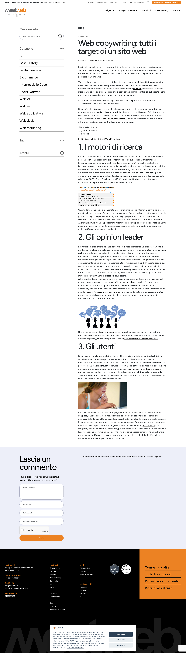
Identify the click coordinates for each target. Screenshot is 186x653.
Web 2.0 (25, 99)
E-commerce (28, 77)
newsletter (103, 432)
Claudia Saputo (94, 60)
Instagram (83, 590)
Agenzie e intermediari (136, 2)
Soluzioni (146, 10)
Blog (117, 2)
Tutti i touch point (158, 574)
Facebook (83, 587)
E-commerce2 (55, 568)
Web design (27, 121)
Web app (53, 571)
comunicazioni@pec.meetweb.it (17, 588)
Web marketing (30, 128)
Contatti (124, 2)
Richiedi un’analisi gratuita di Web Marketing (99, 139)
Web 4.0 (25, 106)
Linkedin (83, 594)
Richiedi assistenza (158, 588)
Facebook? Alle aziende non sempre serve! (103, 292)
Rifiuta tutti (121, 640)
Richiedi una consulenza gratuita (166, 2)
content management (110, 332)
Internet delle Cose (33, 85)
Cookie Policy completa (75, 647)
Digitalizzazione (30, 70)
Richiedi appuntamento (162, 581)
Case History (162, 10)
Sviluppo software (128, 10)
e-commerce (149, 425)
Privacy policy (85, 568)
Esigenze (109, 10)
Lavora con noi (102, 2)
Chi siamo (91, 2)
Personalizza (120, 645)
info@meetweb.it (11, 586)
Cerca (148, 2)
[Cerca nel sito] (60, 36)
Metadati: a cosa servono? (124, 163)
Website (53, 575)
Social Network (30, 92)
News (111, 2)
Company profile (157, 567)
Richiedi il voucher (59, 2)
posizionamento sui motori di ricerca (140, 338)
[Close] (130, 629)
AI (20, 56)
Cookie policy (85, 571)
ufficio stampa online (125, 282)
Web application (31, 113)
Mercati (177, 10)
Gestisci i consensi (86, 575)
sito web (137, 88)
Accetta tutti (120, 634)
